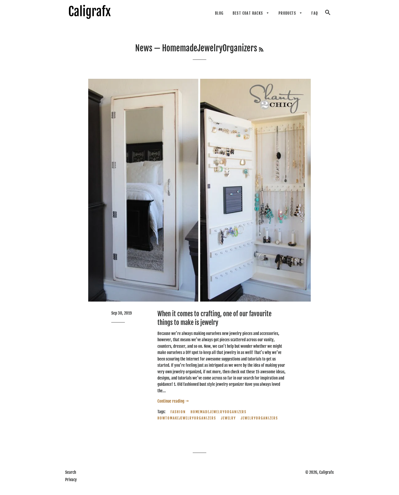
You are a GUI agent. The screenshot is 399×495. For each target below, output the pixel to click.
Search (70, 472)
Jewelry (228, 418)
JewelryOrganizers (259, 418)
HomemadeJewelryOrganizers (219, 412)
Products (287, 13)
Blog (219, 13)
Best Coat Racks (248, 13)
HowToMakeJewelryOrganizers (186, 418)
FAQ (314, 13)
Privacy (71, 479)
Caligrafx (326, 472)
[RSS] (261, 49)
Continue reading (171, 401)
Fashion (178, 412)
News (143, 48)
